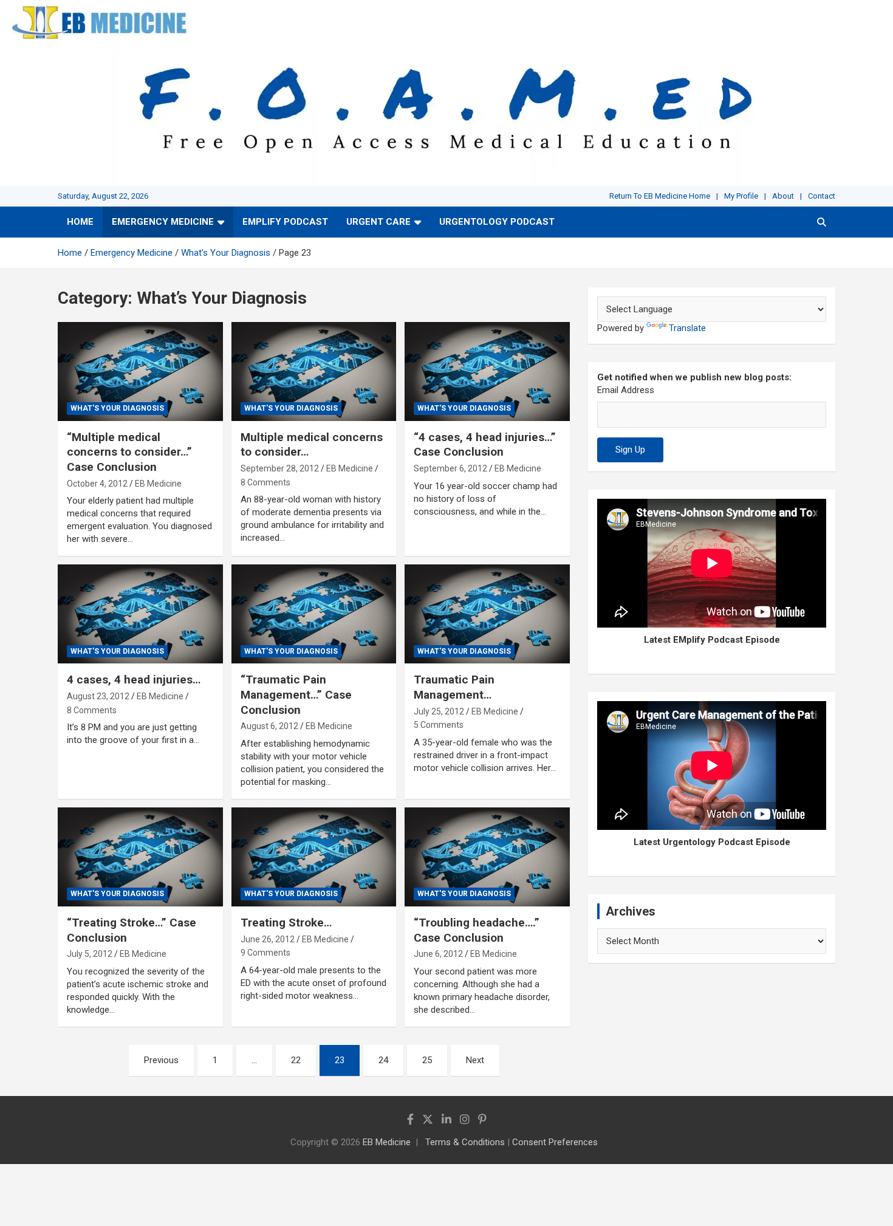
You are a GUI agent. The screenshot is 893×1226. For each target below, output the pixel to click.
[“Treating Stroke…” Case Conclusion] (140, 857)
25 (427, 1060)
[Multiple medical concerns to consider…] (314, 371)
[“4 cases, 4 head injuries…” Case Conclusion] (487, 371)
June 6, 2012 (438, 954)
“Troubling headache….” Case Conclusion (476, 930)
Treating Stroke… (286, 923)
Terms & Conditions (465, 1142)
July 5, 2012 (89, 954)
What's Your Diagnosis (117, 408)
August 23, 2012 (98, 696)
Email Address (625, 390)
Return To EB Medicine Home (659, 195)
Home (80, 221)
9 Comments (265, 952)
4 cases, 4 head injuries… (133, 680)
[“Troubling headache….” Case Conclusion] (487, 857)
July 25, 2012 (439, 711)
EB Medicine (158, 483)
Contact (821, 195)
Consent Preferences (555, 1142)
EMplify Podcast (285, 221)
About (783, 195)
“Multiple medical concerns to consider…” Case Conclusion (129, 452)
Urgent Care (378, 221)
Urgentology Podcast (497, 221)
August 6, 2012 (269, 726)
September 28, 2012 (280, 468)
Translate (687, 328)
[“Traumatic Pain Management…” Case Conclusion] (314, 614)
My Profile (741, 195)
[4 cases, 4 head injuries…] (140, 614)
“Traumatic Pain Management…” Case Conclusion (296, 694)
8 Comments (265, 482)
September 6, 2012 (450, 468)
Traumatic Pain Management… (454, 687)
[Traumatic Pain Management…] (487, 614)
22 (296, 1060)
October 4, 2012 (97, 483)
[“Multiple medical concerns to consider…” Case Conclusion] (140, 371)
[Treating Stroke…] (314, 857)
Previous (161, 1060)
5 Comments (439, 725)
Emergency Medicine (163, 221)
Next (475, 1060)
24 (383, 1060)
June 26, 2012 (268, 939)
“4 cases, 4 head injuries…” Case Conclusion (485, 444)
